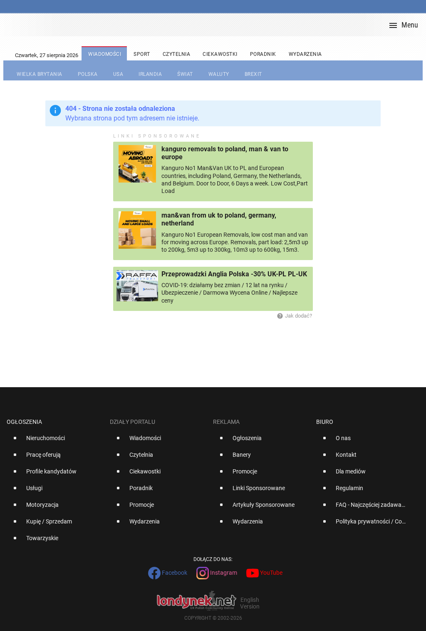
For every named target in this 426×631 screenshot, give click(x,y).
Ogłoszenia (24, 421)
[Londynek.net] (216, 25)
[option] (55, 441)
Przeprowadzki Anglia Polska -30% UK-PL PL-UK (234, 274)
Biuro (324, 421)
